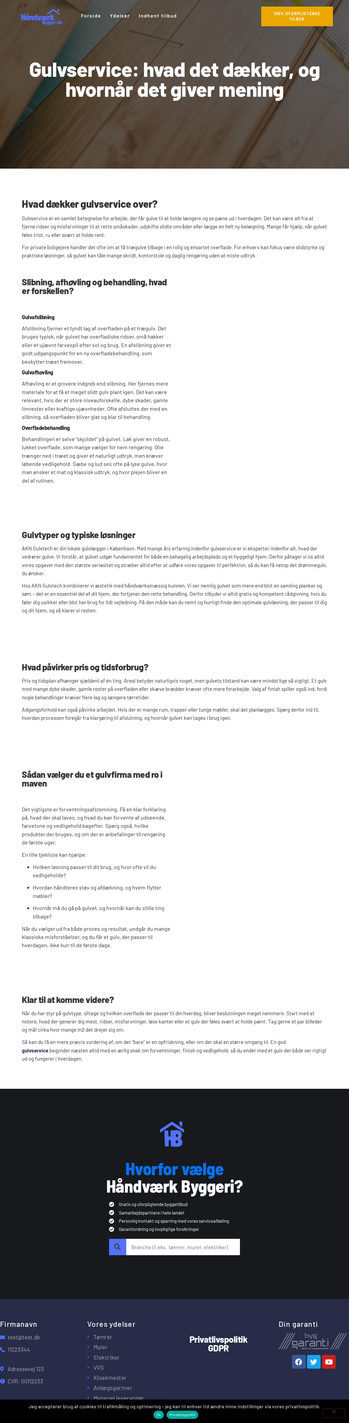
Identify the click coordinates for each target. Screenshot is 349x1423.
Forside (91, 16)
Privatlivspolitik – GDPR (304, 1378)
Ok (158, 1415)
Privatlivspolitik (182, 1415)
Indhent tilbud (158, 16)
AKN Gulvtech (37, 548)
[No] (334, 1413)
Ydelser (120, 16)
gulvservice (35, 1050)
